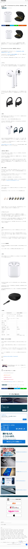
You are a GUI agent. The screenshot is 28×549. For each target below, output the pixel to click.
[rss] (18, 394)
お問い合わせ (8, 542)
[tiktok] (14, 394)
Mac (15, 533)
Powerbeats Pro (15, 356)
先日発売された (12, 54)
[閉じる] (26, 540)
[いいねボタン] (2, 360)
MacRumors (5, 356)
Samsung (3, 534)
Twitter (7, 534)
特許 (16, 538)
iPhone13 (21, 532)
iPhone (7, 532)
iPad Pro (3, 532)
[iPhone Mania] (3, 0)
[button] (3, 25)
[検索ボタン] (26, 0)
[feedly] (17, 394)
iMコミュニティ (11, 381)
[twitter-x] (11, 394)
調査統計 (3, 539)
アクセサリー (11, 534)
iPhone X (12, 533)
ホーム (2, 542)
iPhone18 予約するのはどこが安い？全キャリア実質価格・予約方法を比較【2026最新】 (16, 365)
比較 (13, 538)
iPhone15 (7, 533)
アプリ (22, 534)
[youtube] (15, 394)
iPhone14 (3, 533)
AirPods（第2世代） (10, 356)
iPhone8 (11, 532)
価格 (2, 538)
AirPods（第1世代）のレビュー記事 (6, 144)
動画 (5, 538)
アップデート (17, 534)
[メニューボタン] (27, 0)
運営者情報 (4, 542)
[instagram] (12, 394)
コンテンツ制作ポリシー (13, 542)
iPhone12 (16, 532)
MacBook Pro (20, 533)
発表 (23, 538)
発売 (20, 538)
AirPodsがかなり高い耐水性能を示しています (12, 180)
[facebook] (9, 394)
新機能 (9, 538)
